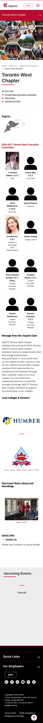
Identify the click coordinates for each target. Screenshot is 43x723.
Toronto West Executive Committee (20, 95)
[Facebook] (12, 682)
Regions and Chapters (29, 66)
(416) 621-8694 (26, 703)
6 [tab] (35, 471)
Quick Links (10, 98)
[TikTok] (34, 682)
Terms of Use (10, 713)
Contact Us (11, 539)
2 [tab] (11, 471)
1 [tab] (20, 435)
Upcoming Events (13, 101)
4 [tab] (23, 471)
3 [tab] (17, 471)
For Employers (13, 666)
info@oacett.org (11, 705)
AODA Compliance (27, 713)
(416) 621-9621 (11, 703)
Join (28, 5)
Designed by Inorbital (14, 716)
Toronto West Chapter (13, 69)
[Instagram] (28, 682)
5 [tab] (29, 471)
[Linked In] (6, 682)
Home (4, 66)
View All (22, 592)
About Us (13, 66)
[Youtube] (23, 682)
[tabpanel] (21, 421)
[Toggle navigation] (38, 5)
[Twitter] (3, 552)
